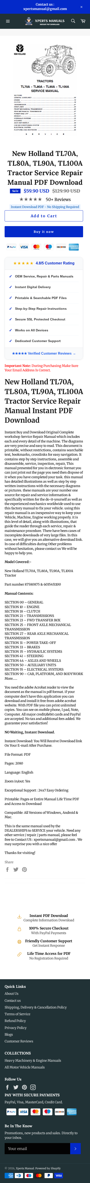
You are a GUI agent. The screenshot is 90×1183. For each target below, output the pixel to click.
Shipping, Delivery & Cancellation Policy (36, 1007)
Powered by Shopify (48, 1168)
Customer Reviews (19, 1041)
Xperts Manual (25, 1168)
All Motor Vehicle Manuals (25, 1067)
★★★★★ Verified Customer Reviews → (44, 353)
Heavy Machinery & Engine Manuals (33, 1060)
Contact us (13, 1000)
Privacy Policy (16, 1028)
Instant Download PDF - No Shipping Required (45, 207)
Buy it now (44, 232)
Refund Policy (15, 1021)
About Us (11, 994)
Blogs (9, 1034)
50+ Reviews (58, 199)
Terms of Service (17, 1014)
